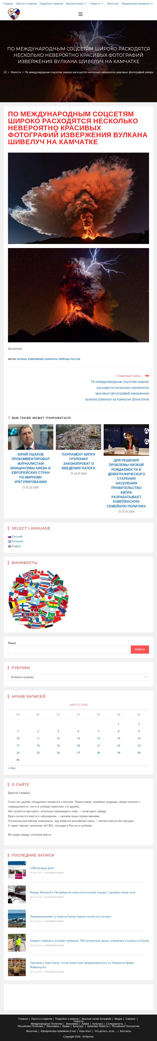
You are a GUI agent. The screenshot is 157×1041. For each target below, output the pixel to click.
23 (139, 745)
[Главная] (5, 72)
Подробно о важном (51, 3)
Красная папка (74, 3)
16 (139, 738)
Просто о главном (26, 3)
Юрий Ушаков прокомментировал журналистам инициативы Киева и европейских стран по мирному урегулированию (30, 468)
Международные (40, 1023)
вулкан (22, 359)
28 (98, 752)
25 (38, 752)
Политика (56, 1023)
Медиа (118, 1018)
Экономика (72, 1023)
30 (139, 752)
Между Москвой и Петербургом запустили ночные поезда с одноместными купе (82, 892)
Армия (85, 1023)
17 (18, 745)
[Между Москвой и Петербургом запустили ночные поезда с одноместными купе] (17, 894)
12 (58, 738)
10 (18, 738)
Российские (24, 1026)
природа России (69, 359)
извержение (36, 359)
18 (38, 745)
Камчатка (51, 359)
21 (98, 745)
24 (18, 752)
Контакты (125, 1031)
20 (78, 745)
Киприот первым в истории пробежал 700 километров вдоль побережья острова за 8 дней (89, 940)
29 (118, 752)
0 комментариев (54, 873)
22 (118, 745)
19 (58, 745)
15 (118, 738)
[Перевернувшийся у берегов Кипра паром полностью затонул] (17, 919)
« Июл (12, 768)
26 (58, 752)
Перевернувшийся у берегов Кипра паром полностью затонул (70, 916)
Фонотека (113, 3)
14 (98, 738)
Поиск (12, 643)
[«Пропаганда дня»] (17, 870)
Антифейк (105, 1018)
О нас (73, 1031)
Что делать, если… (105, 1031)
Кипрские (92, 1026)
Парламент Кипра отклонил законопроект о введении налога (78, 461)
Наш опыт (85, 1031)
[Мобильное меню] (80, 14)
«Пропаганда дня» (42, 868)
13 (78, 738)
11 (38, 738)
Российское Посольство (125, 1026)
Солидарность (114, 1023)
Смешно (130, 1018)
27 (78, 752)
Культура (97, 1023)
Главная (8, 3)
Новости (95, 3)
